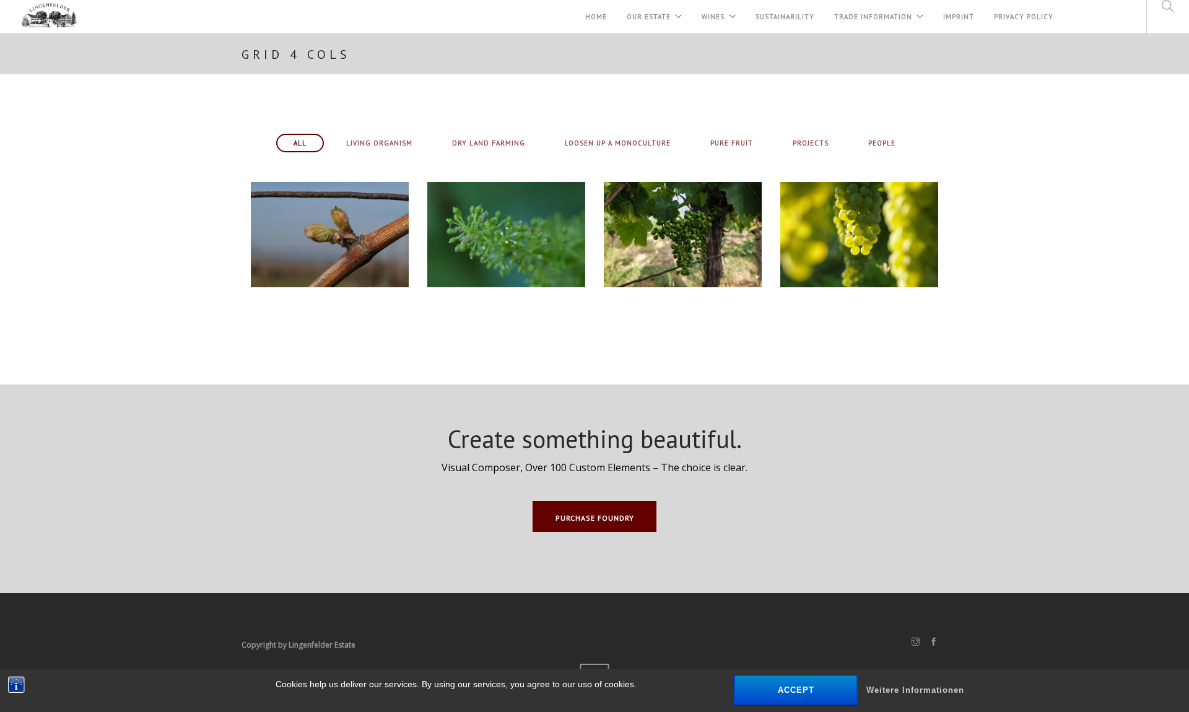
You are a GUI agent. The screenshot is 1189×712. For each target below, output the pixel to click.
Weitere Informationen (915, 690)
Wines (713, 16)
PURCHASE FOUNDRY (594, 518)
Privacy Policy (1023, 16)
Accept (796, 690)
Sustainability (785, 16)
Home (596, 16)
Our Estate (649, 16)
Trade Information (873, 16)
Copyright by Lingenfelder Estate (298, 645)
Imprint (958, 16)
